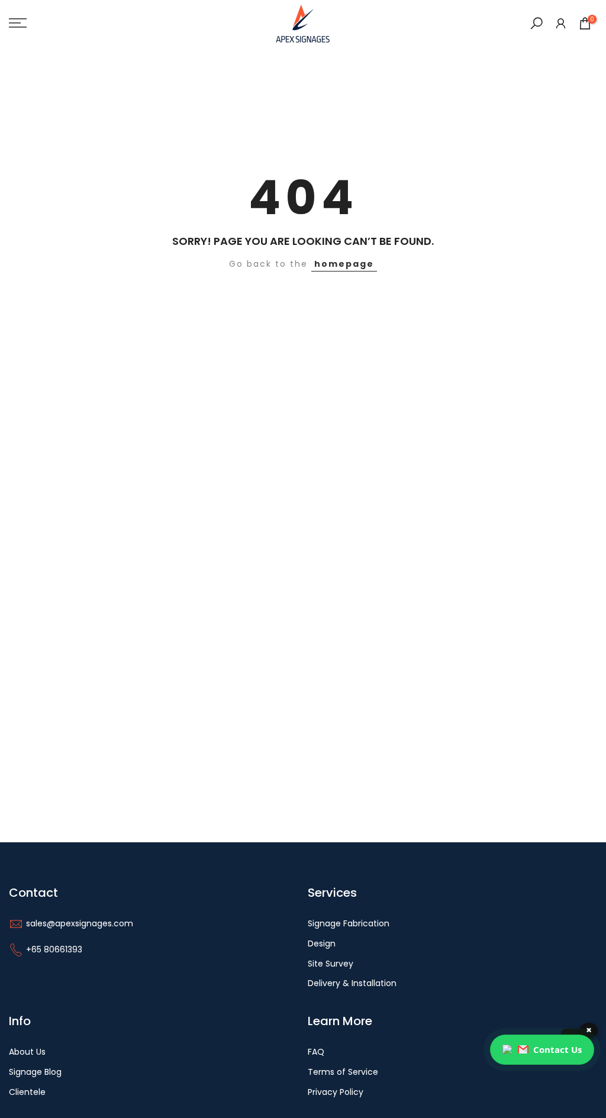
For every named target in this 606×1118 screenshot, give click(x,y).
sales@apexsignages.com (79, 923)
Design (322, 943)
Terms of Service (343, 1072)
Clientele (27, 1092)
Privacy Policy (335, 1092)
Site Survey (330, 964)
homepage (344, 264)
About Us (27, 1052)
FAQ (316, 1052)
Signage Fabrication (348, 923)
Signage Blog (35, 1072)
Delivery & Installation (352, 983)
